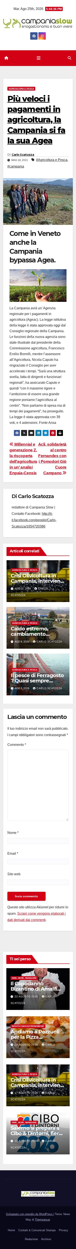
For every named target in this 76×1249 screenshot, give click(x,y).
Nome (13, 833)
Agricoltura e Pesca (21, 88)
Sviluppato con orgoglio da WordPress (29, 1214)
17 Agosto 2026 (27, 1092)
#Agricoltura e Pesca (51, 160)
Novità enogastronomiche (28, 1026)
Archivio (46, 1239)
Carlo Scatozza (23, 155)
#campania (15, 166)
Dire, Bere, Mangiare (24, 978)
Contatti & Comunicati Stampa (37, 1230)
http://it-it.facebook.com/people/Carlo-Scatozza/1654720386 (34, 520)
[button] (69, 58)
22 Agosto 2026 (27, 996)
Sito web (13, 874)
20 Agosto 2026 (27, 1044)
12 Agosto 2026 (27, 1141)
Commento (16, 744)
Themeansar (42, 1219)
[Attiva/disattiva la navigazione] (38, 58)
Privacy (63, 1230)
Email (12, 853)
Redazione (31, 1239)
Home (11, 1230)
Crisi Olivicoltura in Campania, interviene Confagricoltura (37, 581)
